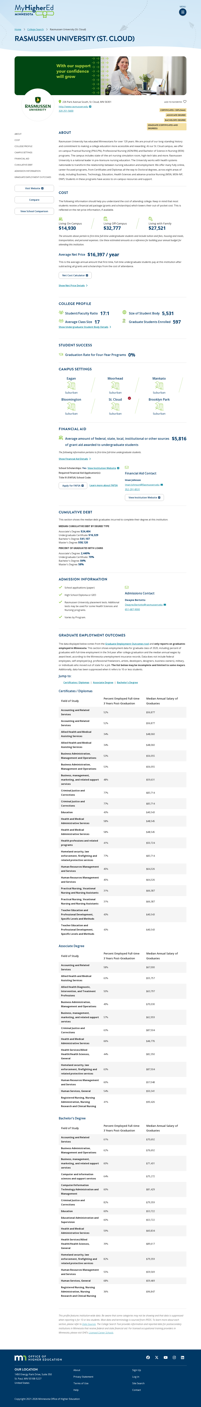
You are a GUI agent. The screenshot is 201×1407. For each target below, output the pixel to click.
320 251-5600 (66, 110)
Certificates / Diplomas (76, 682)
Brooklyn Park (159, 399)
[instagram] (174, 1357)
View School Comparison (34, 211)
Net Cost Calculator (73, 275)
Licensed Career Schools (101, 1332)
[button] (1, 6)
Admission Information (28, 171)
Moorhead (115, 378)
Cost (17, 140)
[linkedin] (182, 1357)
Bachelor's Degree (127, 682)
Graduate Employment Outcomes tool (127, 643)
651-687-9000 (132, 609)
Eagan (71, 378)
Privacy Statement (83, 1376)
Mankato (159, 378)
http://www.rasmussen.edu (73, 106)
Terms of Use (80, 1383)
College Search (35, 29)
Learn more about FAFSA (104, 485)
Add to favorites (173, 102)
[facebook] (148, 1357)
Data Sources (89, 1324)
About (18, 133)
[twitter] (156, 1357)
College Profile (23, 146)
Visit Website (32, 188)
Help (76, 1390)
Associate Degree (103, 682)
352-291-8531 (132, 489)
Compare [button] (34, 199)
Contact (136, 1390)
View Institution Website (102, 468)
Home (18, 29)
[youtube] (166, 1357)
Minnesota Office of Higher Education (59, 1399)
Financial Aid (22, 158)
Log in (135, 1376)
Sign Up (136, 1370)
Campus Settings (23, 152)
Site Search (138, 1383)
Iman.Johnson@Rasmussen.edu (142, 484)
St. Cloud (115, 399)
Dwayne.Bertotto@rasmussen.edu (144, 604)
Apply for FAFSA (71, 485)
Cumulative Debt (24, 164)
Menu (183, 6)
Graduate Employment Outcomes (33, 177)
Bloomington (71, 399)
